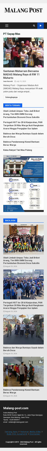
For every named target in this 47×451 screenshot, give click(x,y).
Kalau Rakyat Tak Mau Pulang (17, 150)
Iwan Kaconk (8, 81)
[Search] (34, 25)
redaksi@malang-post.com (18, 422)
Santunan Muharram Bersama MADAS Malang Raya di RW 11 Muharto (23, 52)
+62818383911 (14, 420)
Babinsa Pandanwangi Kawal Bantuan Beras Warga (23, 372)
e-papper (40, 26)
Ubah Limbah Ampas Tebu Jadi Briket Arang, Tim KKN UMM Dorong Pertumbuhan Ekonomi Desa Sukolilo (21, 114)
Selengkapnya (11, 97)
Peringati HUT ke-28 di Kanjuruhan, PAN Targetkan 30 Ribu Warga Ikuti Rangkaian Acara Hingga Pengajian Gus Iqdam (23, 125)
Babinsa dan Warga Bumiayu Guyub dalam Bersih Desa (23, 329)
